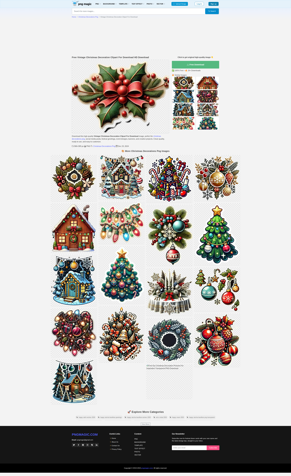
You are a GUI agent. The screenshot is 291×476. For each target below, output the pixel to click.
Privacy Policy (117, 449)
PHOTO (137, 452)
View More (145, 424)
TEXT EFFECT (139, 448)
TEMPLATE (138, 445)
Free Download (196, 65)
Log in (199, 4)
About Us (115, 442)
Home (74, 17)
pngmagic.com (85, 434)
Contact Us (116, 445)
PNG (136, 439)
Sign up (214, 4)
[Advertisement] (145, 37)
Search (213, 11)
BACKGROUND (140, 442)
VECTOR (137, 455)
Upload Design (180, 4)
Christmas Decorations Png (88, 17)
